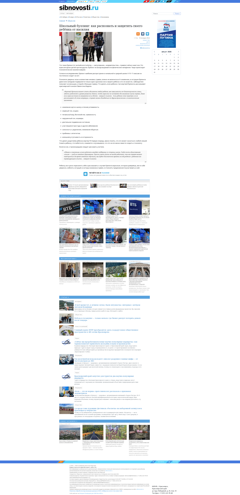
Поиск (177, 14)
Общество (95, 17)
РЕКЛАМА (175, 462)
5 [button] (162, 60)
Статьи (62, 13)
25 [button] (158, 69)
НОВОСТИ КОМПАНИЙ (71, 196)
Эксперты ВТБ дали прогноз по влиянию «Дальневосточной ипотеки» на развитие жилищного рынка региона (69, 218)
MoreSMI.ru (100, 493)
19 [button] (162, 66)
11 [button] (158, 63)
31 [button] (154, 72)
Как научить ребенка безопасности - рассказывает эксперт (108, 185)
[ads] (166, 34)
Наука (77, 338)
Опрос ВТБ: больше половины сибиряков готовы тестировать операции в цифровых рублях (91, 217)
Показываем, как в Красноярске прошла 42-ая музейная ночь (91, 279)
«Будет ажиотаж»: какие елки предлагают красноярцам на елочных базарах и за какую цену (116, 279)
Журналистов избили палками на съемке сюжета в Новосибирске (69, 279)
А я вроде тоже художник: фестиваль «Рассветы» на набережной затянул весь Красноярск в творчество (108, 409)
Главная (62, 21)
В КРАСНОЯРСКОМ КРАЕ (143, 45)
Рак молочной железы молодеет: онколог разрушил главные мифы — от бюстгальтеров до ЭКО (106, 360)
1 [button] (174, 57)
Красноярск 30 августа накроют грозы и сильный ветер (68, 441)
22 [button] (174, 66)
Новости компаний (81, 326)
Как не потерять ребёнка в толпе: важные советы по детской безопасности (137, 186)
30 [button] (178, 69)
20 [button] (166, 66)
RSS (61, 462)
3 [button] (154, 60)
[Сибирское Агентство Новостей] (78, 7)
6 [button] (166, 60)
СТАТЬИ (65, 297)
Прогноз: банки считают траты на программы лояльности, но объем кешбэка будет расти (139, 217)
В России (79, 17)
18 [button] (158, 66)
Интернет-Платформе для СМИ (88, 493)
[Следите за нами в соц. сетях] (147, 1)
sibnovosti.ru (108, 470)
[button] (154, 51)
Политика (86, 17)
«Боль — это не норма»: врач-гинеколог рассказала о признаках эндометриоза (102, 392)
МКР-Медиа (69, 13)
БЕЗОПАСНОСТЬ (145, 44)
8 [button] (174, 60)
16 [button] (178, 63)
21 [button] (170, 66)
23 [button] (178, 66)
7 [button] (170, 60)
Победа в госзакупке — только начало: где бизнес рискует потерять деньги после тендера (107, 319)
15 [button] (174, 63)
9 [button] (178, 60)
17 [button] (154, 66)
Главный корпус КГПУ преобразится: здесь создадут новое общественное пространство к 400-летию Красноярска (115, 219)
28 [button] (170, 69)
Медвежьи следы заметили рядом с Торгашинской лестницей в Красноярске (92, 442)
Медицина (78, 355)
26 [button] (162, 69)
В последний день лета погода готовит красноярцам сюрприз (115, 441)
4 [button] (158, 60)
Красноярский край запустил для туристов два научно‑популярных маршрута (104, 377)
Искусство (78, 405)
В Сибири (64, 17)
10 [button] (154, 63)
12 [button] (162, 63)
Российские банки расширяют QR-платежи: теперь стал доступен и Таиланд (116, 246)
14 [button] (170, 63)
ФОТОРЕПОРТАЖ (68, 259)
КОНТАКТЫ (161, 462)
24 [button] (154, 69)
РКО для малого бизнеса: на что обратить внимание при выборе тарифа (68, 246)
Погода (80, 1)
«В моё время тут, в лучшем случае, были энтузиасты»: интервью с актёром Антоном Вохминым (107, 306)
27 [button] (166, 69)
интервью (78, 301)
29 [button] (174, 69)
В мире (71, 17)
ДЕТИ (148, 42)
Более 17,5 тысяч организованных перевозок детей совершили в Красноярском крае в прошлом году (78, 187)
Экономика (105, 17)
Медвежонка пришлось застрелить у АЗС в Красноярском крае (139, 442)
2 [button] (178, 57)
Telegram (105, 173)
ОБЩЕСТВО (146, 40)
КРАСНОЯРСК (71, 1)
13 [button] (166, 63)
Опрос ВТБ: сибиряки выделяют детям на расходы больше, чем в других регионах (92, 246)
